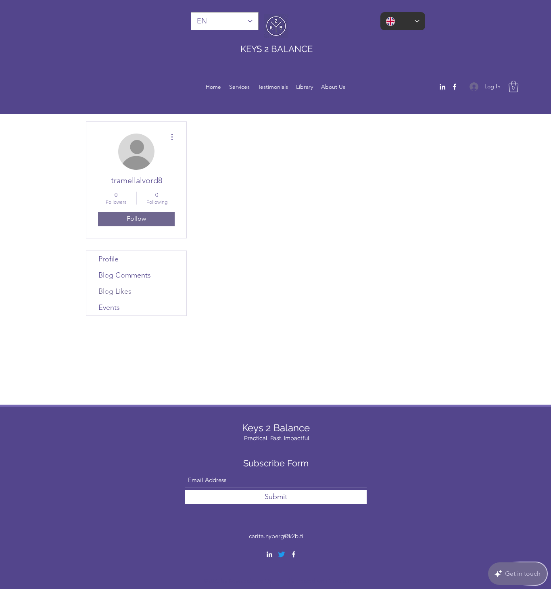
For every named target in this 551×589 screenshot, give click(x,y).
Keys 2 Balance (277, 428)
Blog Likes (114, 291)
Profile (108, 259)
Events (109, 307)
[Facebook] (455, 87)
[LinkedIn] (442, 87)
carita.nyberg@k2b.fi (276, 536)
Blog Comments (124, 275)
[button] (513, 86)
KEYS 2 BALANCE (277, 49)
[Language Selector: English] (402, 21)
